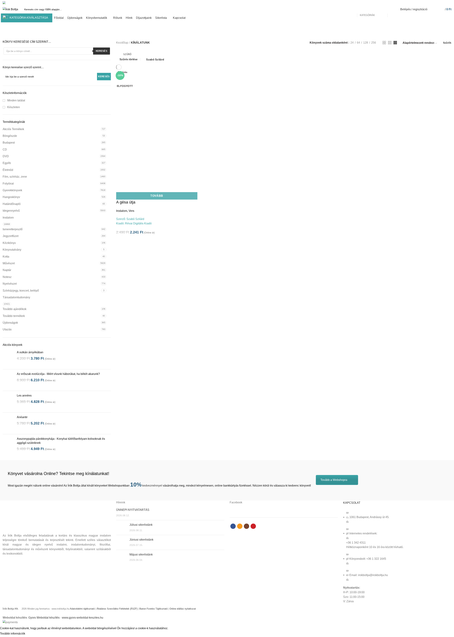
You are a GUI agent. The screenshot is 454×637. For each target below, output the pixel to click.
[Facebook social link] (437, 2)
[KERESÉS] (392, 9)
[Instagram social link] (445, 2)
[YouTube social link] (449, 2)
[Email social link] (441, 2)
